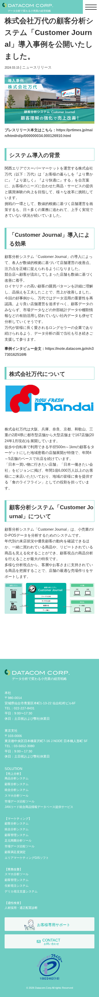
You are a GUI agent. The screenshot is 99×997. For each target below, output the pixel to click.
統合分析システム (17, 790)
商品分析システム (17, 778)
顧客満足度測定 (15, 852)
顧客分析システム (17, 784)
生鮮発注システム (17, 885)
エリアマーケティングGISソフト (27, 858)
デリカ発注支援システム (21, 891)
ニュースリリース (37, 67)
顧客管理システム (17, 835)
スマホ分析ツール (17, 795)
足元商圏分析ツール (18, 840)
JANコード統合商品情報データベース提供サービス (39, 807)
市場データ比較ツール (20, 801)
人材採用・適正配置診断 (21, 907)
